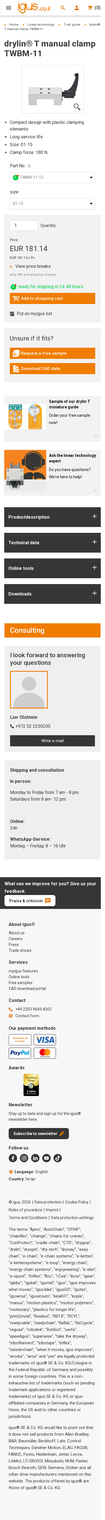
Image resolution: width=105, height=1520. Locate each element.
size (14, 192)
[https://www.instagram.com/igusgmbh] (24, 1158)
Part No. (17, 165)
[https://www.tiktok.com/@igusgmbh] (57, 1158)
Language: (31, 1172)
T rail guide (72, 24)
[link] (52, 355)
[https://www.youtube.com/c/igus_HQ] (46, 1158)
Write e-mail (52, 740)
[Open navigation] (8, 7)
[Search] (63, 7)
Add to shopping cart (37, 300)
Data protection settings (72, 1217)
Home (13, 24)
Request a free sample (39, 355)
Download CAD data (36, 370)
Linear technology (40, 24)
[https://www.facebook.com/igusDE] (13, 1158)
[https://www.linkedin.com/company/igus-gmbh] (35, 1158)
